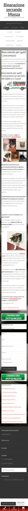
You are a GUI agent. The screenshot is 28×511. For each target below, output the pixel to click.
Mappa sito (5, 440)
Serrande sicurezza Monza (8, 399)
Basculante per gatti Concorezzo (17, 309)
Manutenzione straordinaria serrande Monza (13, 414)
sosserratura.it (5, 434)
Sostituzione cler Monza (7, 410)
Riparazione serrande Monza (14, 9)
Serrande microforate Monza (9, 392)
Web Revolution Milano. (16, 505)
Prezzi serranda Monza (7, 403)
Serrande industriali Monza (8, 395)
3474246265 (16, 137)
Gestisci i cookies (8, 503)
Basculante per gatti (13, 307)
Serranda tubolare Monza (8, 388)
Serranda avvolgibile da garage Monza (11, 406)
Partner (4, 448)
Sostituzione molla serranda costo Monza (12, 421)
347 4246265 (8, 459)
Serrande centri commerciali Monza (10, 418)
